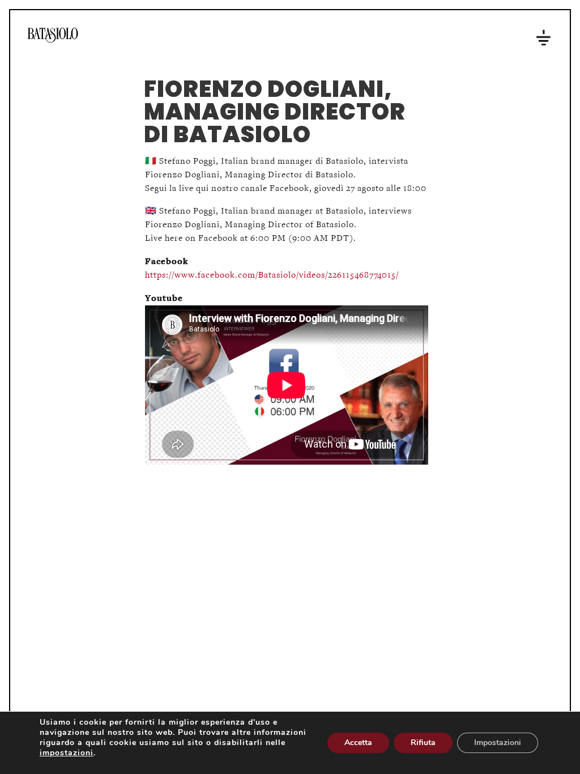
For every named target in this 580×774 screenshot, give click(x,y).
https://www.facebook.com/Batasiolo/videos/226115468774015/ (272, 275)
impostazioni (66, 753)
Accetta (358, 742)
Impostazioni (497, 742)
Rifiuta (423, 742)
